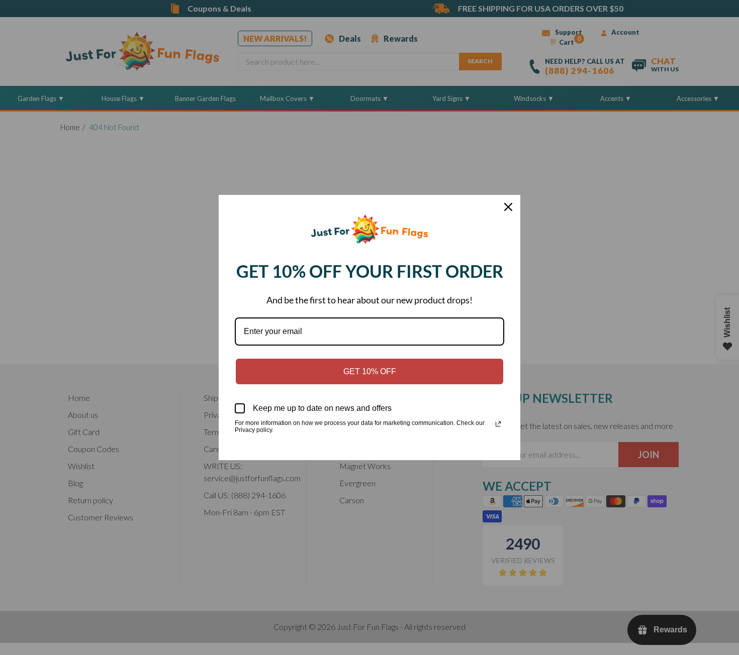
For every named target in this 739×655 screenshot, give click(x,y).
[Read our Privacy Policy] (498, 424)
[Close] (508, 207)
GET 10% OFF (369, 371)
